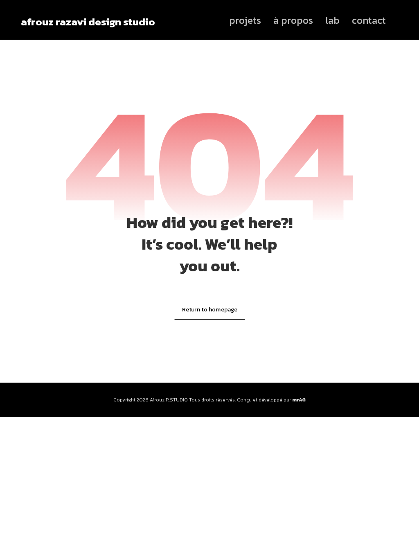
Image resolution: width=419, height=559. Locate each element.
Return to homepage (209, 308)
